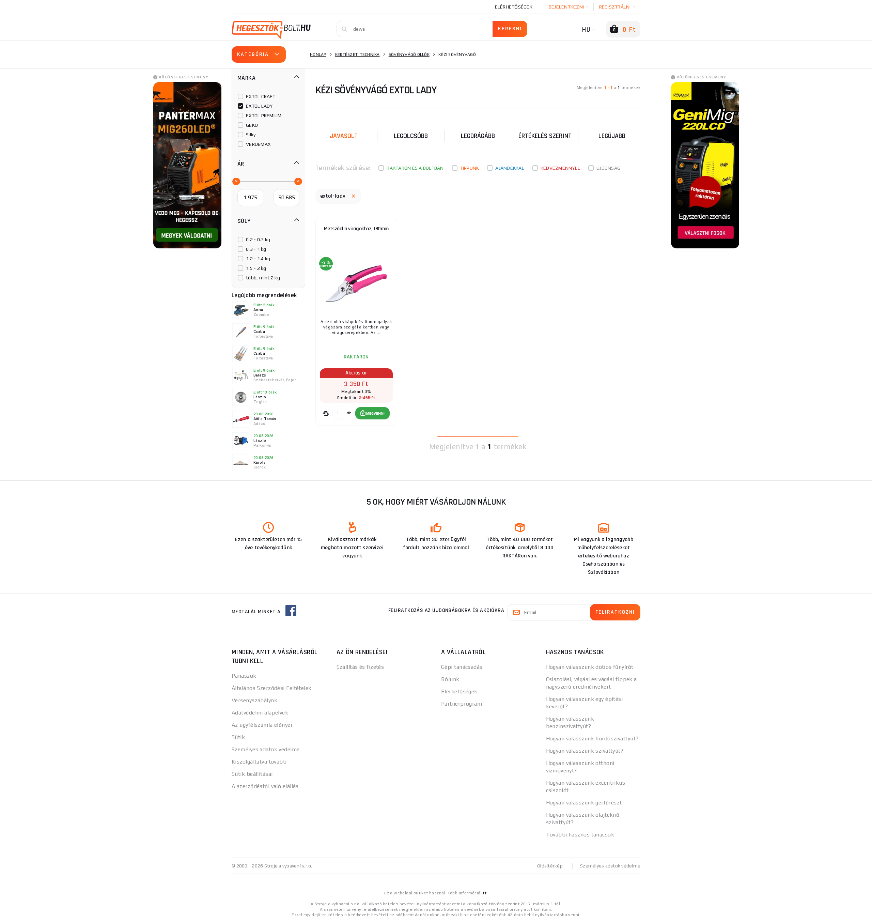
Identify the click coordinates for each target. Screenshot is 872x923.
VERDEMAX (258, 144)
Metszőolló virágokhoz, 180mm (356, 228)
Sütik (238, 737)
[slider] (235, 181)
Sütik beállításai (252, 774)
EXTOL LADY (259, 106)
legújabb (611, 136)
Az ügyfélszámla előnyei (262, 725)
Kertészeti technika (357, 54)
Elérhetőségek (513, 7)
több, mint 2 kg (263, 277)
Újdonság (608, 168)
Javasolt (344, 136)
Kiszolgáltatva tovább (259, 761)
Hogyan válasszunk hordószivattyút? (592, 738)
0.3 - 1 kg (256, 249)
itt (484, 893)
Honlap (318, 54)
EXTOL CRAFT (260, 96)
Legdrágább (478, 136)
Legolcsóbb (411, 136)
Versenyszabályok (254, 700)
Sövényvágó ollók (409, 54)
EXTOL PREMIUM (263, 115)
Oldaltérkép (550, 865)
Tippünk (469, 168)
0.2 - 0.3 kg (258, 239)
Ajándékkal (509, 168)
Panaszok (244, 676)
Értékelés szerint (545, 136)
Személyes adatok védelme (266, 749)
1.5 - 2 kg (256, 268)
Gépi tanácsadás (462, 667)
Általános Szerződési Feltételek (272, 688)
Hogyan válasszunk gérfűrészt (584, 802)
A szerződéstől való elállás (265, 786)
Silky (250, 134)
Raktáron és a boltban (415, 168)
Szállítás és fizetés (360, 667)
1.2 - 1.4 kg (258, 258)
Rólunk (450, 679)
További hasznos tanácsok (580, 834)
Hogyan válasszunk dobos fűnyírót (590, 667)
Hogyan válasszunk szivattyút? (585, 751)
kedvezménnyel (560, 168)
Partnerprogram (461, 704)
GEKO (252, 125)
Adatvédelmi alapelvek (260, 712)
